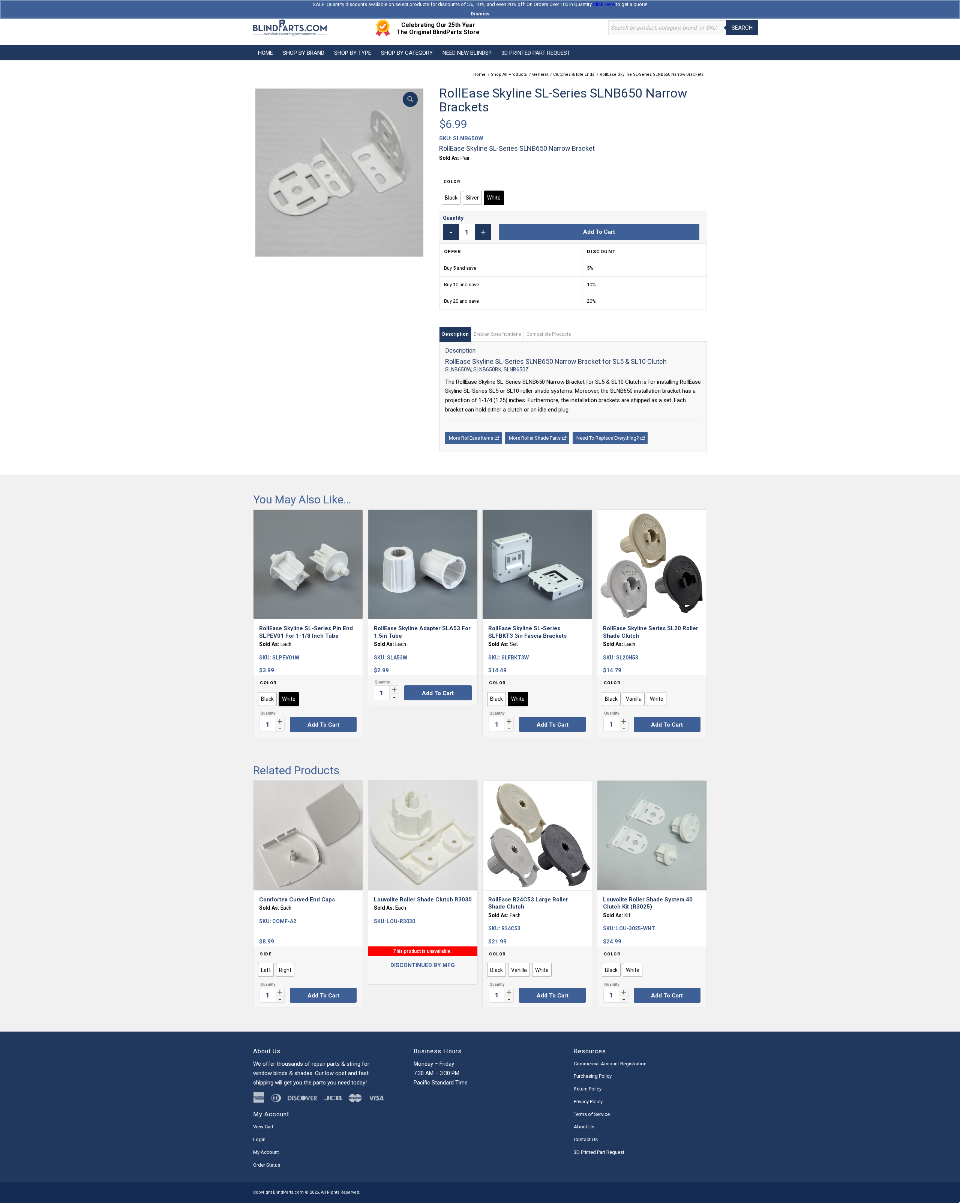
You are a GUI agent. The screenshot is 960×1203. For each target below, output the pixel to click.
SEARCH (742, 27)
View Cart (263, 1126)
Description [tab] (455, 334)
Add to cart (599, 231)
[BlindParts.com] (290, 28)
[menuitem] (265, 52)
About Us (584, 1126)
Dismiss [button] (480, 14)
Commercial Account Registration (610, 1063)
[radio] (451, 197)
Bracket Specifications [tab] (497, 334)
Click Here (604, 4)
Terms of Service (592, 1114)
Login (259, 1139)
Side (266, 954)
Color (452, 181)
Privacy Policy (588, 1101)
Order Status (266, 1165)
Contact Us (586, 1139)
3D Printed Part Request (599, 1152)
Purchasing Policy (593, 1076)
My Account (266, 1152)
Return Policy (588, 1089)
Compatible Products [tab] (548, 334)
